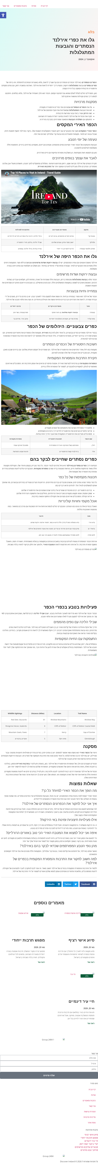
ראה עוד (90, 962)
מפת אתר (92, 1122)
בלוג (91, 32)
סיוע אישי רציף (81, 940)
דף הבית (44, 6)
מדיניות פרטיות (90, 1117)
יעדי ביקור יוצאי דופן (89, 1143)
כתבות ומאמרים (20, 6)
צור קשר (5, 6)
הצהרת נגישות (90, 1111)
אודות (34, 6)
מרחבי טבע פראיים (89, 1150)
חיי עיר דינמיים (81, 1001)
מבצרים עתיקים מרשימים (86, 1147)
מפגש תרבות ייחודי (28, 940)
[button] (88, 884)
